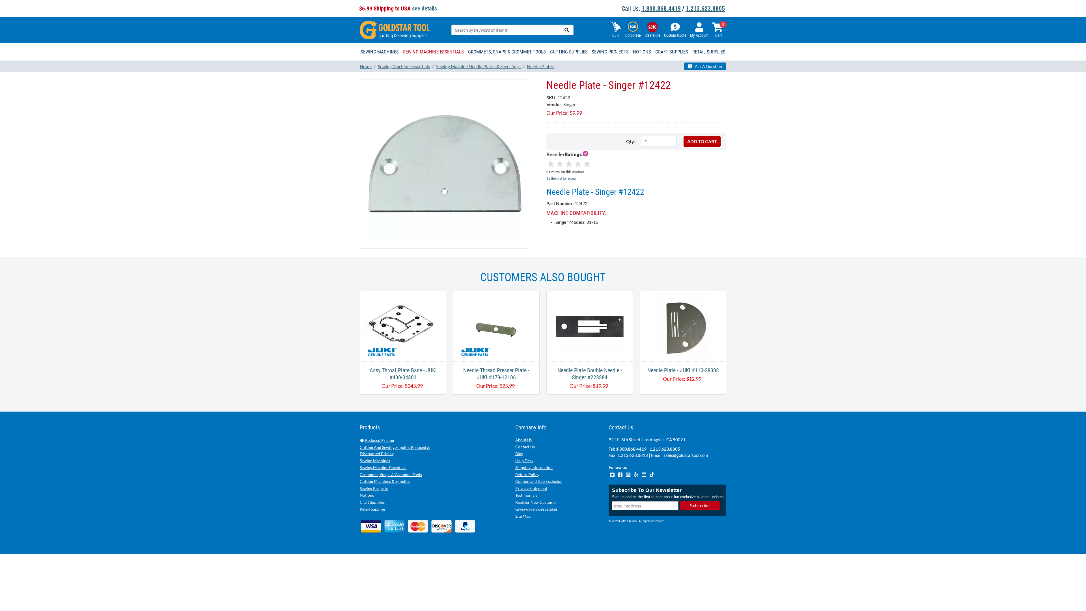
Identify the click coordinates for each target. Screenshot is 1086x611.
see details (424, 8)
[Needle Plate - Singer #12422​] (444, 163)
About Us (523, 439)
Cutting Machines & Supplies (385, 481)
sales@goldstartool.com (685, 455)
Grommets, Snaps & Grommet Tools (391, 474)
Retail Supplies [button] (708, 52)
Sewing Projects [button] (610, 52)
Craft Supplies (372, 502)
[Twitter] (613, 474)
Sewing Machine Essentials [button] (433, 52)
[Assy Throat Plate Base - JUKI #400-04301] (402, 325)
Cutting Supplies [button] (569, 52)
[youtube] (644, 474)
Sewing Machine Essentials (383, 467)
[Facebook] (620, 474)
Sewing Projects (374, 488)
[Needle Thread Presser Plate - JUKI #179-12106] (496, 325)
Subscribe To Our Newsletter (647, 490)
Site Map (523, 516)
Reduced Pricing (379, 440)
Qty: (630, 141)
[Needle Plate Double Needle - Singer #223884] (589, 325)
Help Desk (524, 460)
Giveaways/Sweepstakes (536, 509)
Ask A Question (708, 66)
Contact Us (525, 446)
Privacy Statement (531, 488)
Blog (519, 453)
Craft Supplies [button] (671, 52)
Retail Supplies (372, 509)
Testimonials (526, 495)
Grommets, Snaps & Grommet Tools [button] (507, 52)
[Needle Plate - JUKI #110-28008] (683, 325)
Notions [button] (642, 52)
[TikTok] (651, 474)
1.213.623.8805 (705, 8)
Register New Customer (536, 502)
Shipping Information (534, 467)
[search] (567, 30)
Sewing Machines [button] (380, 52)
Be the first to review (561, 178)
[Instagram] (628, 474)
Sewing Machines (375, 460)
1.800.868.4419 (661, 8)
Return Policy (527, 474)
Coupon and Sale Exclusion (539, 481)
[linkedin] (636, 474)
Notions (367, 495)
